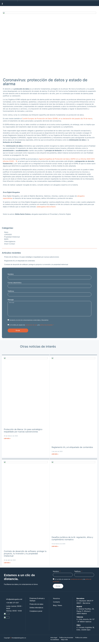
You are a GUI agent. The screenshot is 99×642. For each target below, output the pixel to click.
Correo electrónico (14, 283)
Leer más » (7, 438)
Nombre (11, 274)
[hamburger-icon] (96, 3)
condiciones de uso (31, 325)
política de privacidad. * (47, 325)
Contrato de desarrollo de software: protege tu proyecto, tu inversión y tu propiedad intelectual (25, 553)
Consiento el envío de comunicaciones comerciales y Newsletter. (29, 320)
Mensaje (11, 300)
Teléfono (11, 291)
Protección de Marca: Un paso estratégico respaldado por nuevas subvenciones (23, 430)
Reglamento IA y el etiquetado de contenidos (72, 447)
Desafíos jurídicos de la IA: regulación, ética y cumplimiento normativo (72, 538)
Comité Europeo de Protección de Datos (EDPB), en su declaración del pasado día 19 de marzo (57, 118)
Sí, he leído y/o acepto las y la (31, 325)
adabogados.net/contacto (46, 207)
